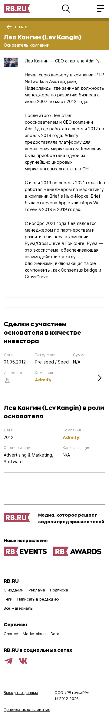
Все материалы (18, 608)
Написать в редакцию (38, 599)
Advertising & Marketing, (28, 454)
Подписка (59, 590)
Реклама (36, 590)
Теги (8, 599)
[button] (66, 8)
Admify (43, 380)
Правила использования (27, 709)
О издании (14, 590)
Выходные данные (21, 692)
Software (13, 461)
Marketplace (34, 633)
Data (55, 633)
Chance (11, 633)
